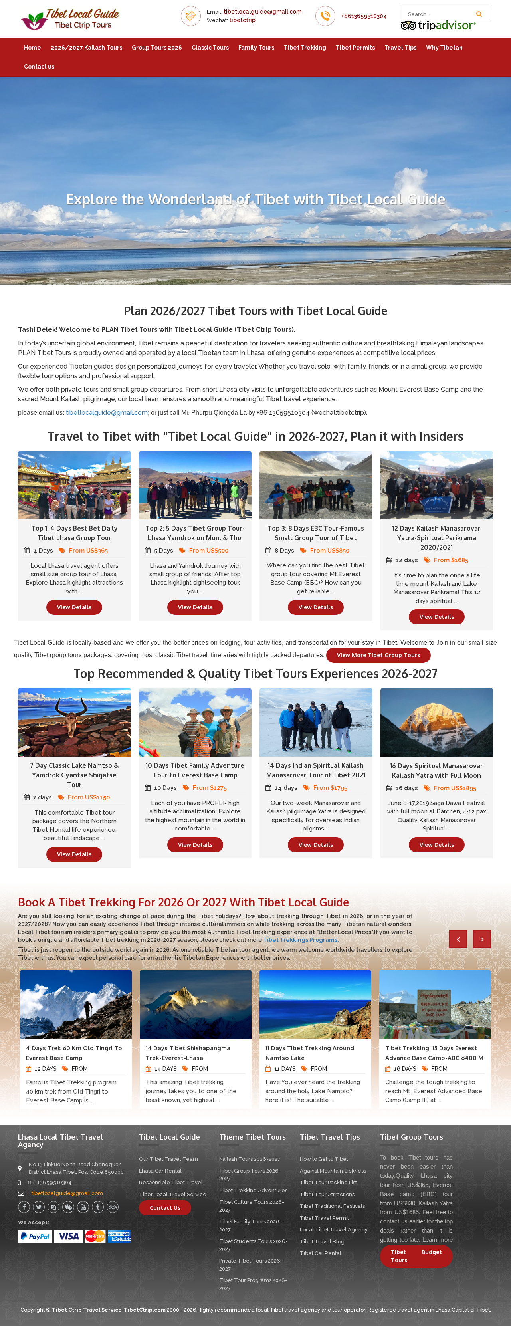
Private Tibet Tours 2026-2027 (251, 1265)
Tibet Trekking (305, 47)
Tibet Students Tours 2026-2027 (253, 1245)
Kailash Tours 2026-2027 (249, 1159)
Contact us (39, 66)
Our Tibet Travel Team (168, 1159)
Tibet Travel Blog (322, 1242)
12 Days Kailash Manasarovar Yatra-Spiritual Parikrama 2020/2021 (436, 537)
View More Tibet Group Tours (378, 655)
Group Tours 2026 (157, 47)
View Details (74, 607)
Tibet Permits (355, 47)
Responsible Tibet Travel (171, 1182)
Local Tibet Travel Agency (334, 1230)
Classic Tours (210, 47)
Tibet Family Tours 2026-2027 (250, 1226)
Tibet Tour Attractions (327, 1194)
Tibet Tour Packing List (328, 1182)
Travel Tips (400, 47)
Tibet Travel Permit (324, 1218)
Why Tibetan (444, 47)
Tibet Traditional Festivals (332, 1206)
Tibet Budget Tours (416, 1256)
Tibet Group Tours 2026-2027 (250, 1175)
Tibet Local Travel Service (172, 1194)
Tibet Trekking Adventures (253, 1190)
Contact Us (165, 1207)
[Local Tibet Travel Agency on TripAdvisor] (438, 25)
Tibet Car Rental (320, 1253)
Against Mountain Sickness (333, 1171)
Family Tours (256, 47)
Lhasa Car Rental (160, 1171)
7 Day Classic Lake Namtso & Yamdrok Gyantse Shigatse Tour (74, 775)
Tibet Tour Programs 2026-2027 (253, 1284)
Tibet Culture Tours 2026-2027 (251, 1206)
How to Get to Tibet (324, 1159)
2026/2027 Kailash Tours (86, 47)
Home (32, 47)
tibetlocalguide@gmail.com (262, 11)
